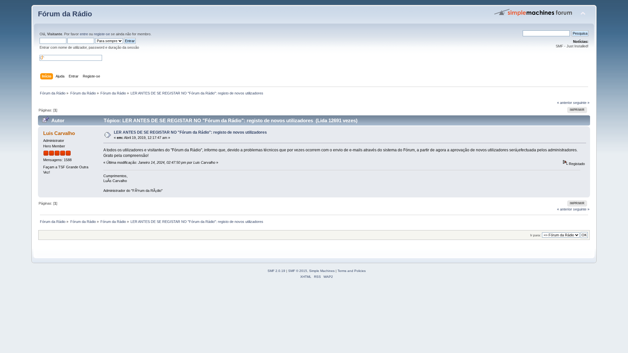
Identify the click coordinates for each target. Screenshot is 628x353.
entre (84, 34)
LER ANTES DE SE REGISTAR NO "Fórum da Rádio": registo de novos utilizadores (190, 132)
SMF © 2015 (297, 271)
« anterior (564, 103)
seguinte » (581, 103)
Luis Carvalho (59, 133)
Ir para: (535, 235)
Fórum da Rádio (65, 14)
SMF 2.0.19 (276, 271)
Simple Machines (322, 271)
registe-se (102, 34)
